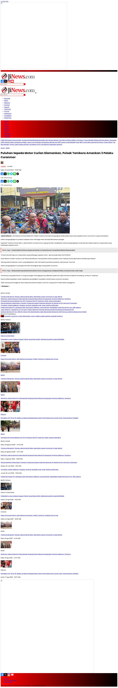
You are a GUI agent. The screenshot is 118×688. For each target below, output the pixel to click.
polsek (42, 316)
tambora (59, 316)
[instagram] (8, 82)
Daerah (6, 107)
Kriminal (7, 105)
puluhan (48, 316)
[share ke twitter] (5, 174)
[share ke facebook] (2, 174)
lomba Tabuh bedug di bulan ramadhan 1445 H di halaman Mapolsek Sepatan (36, 145)
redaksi (3, 166)
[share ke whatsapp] (8, 174)
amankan (7, 316)
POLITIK (6, 111)
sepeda (53, 316)
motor (33, 316)
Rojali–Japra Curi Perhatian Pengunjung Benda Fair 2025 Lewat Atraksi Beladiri (49, 142)
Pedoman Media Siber (10, 680)
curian (20, 316)
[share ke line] (14, 174)
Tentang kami (8, 682)
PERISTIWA (7, 118)
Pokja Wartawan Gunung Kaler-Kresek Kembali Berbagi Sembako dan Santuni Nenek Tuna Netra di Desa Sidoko (38, 140)
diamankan (26, 316)
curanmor (14, 316)
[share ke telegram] (11, 174)
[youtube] (12, 82)
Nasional (7, 103)
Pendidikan (7, 116)
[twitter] (5, 82)
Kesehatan (7, 114)
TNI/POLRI (7, 109)
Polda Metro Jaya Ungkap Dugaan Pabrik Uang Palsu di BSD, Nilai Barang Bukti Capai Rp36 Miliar (32, 496)
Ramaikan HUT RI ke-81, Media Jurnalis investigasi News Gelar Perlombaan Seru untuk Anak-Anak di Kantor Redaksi (39, 574)
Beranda (7, 98)
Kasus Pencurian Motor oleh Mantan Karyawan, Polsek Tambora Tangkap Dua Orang (29, 515)
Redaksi (6, 679)
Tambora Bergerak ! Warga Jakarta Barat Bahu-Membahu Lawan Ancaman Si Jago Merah (31, 535)
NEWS (6, 101)
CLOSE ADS (5, 1)
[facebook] (2, 82)
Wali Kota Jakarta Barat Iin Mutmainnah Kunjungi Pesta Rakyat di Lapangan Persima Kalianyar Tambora (36, 554)
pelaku (37, 316)
